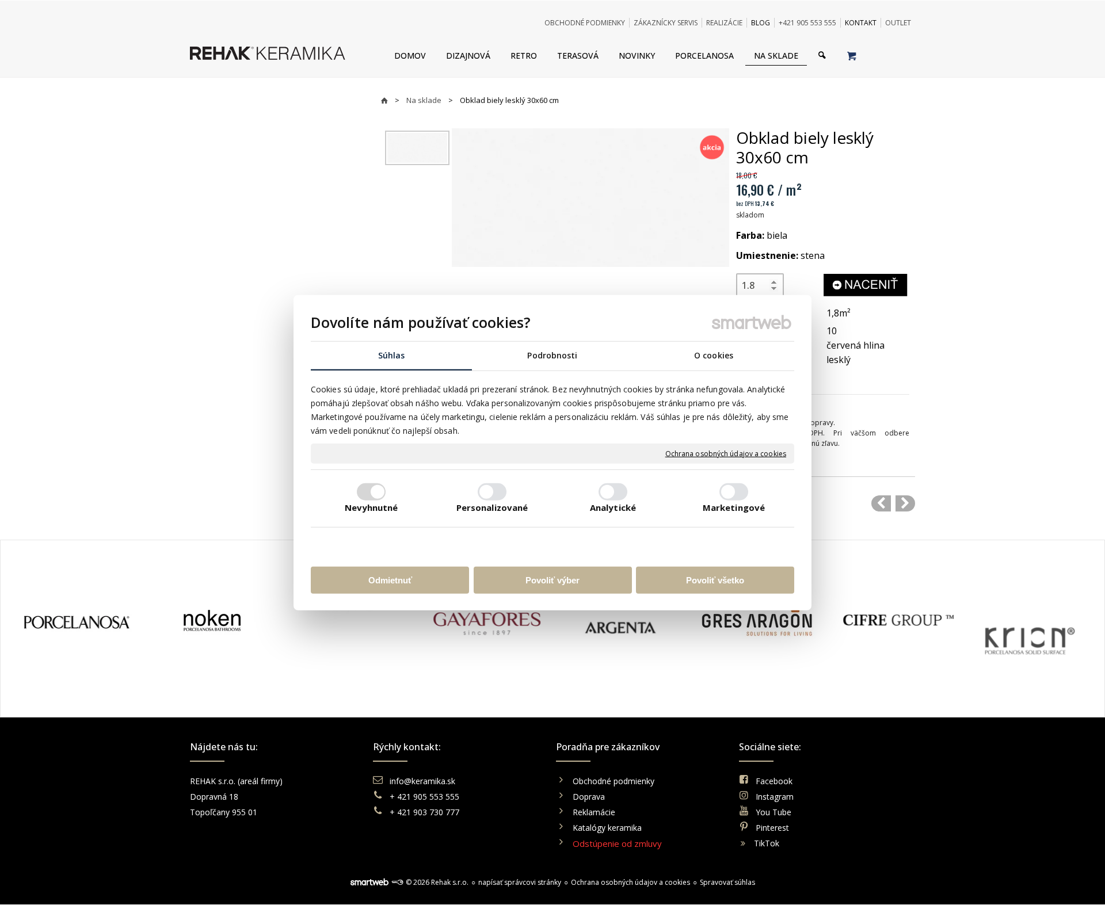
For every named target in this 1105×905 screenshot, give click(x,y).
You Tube (773, 812)
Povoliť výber (552, 580)
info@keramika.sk (422, 781)
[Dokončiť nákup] (851, 55)
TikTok (766, 843)
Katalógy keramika (607, 827)
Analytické (613, 507)
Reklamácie (595, 812)
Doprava (589, 796)
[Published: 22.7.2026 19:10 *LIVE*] (397, 882)
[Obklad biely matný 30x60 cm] (881, 503)
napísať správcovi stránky (519, 882)
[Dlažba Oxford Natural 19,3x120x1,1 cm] (905, 503)
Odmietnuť (390, 580)
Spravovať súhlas (727, 882)
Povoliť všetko (715, 580)
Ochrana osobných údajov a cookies (725, 453)
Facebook (774, 781)
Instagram (775, 796)
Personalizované (492, 507)
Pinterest (772, 827)
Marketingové (734, 507)
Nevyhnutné (371, 507)
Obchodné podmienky (613, 781)
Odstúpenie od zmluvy (617, 843)
